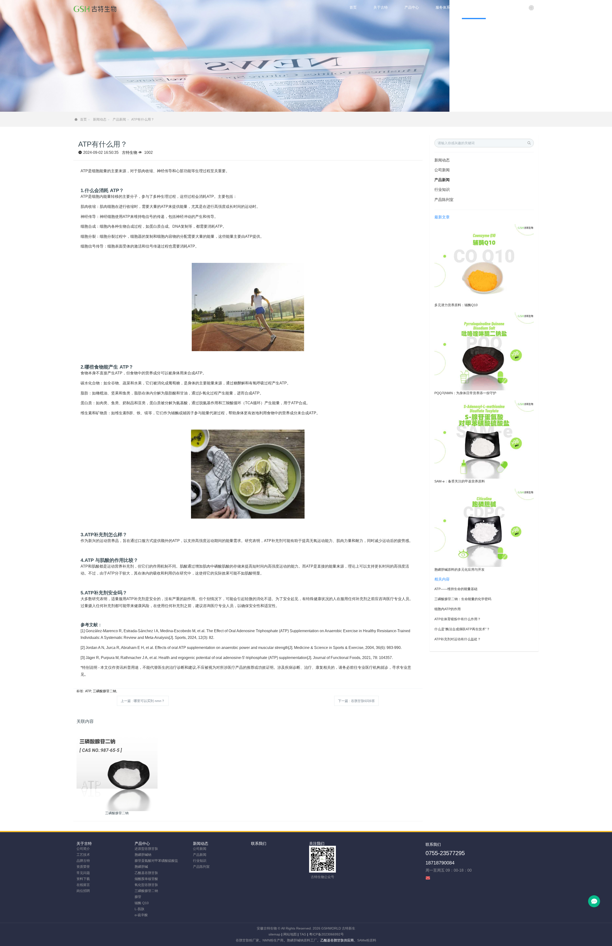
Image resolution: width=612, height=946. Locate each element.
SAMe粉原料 (366, 940)
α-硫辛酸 (141, 915)
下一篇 (356, 701)
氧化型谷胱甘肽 (146, 885)
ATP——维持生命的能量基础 (455, 589)
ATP (88, 691)
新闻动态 (99, 119)
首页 (353, 7)
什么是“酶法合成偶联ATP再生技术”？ (462, 629)
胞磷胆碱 (141, 867)
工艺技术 (83, 855)
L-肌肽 (139, 909)
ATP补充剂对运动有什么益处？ (457, 639)
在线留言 (83, 885)
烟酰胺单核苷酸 (146, 879)
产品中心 (142, 843)
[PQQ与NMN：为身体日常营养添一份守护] (484, 351)
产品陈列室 (444, 200)
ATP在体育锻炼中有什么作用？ (457, 619)
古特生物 (129, 152)
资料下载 (83, 879)
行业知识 (442, 190)
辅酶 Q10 (142, 903)
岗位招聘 (83, 891)
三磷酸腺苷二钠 (104, 691)
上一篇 (143, 701)
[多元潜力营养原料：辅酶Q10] (484, 263)
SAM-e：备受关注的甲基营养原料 (459, 481)
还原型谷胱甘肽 (146, 849)
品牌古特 (83, 861)
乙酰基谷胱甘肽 (146, 873)
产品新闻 (119, 119)
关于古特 (84, 843)
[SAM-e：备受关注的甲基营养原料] (484, 439)
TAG (303, 934)
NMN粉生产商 (273, 940)
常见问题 (83, 873)
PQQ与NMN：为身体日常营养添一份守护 (465, 393)
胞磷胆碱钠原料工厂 (302, 940)
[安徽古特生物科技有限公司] (94, 9)
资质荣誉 (83, 867)
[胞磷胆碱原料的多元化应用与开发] (484, 527)
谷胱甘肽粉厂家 (247, 940)
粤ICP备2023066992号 (326, 934)
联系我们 (258, 843)
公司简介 (83, 849)
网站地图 (290, 934)
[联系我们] (531, 9)
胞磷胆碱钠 (143, 855)
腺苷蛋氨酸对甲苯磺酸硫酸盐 (156, 861)
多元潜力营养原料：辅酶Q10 (456, 305)
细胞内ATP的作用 (447, 609)
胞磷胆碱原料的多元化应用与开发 (459, 569)
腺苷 (138, 897)
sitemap (274, 934)
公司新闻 (442, 170)
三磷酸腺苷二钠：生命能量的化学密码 (462, 599)
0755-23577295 (445, 853)
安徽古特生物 (267, 928)
